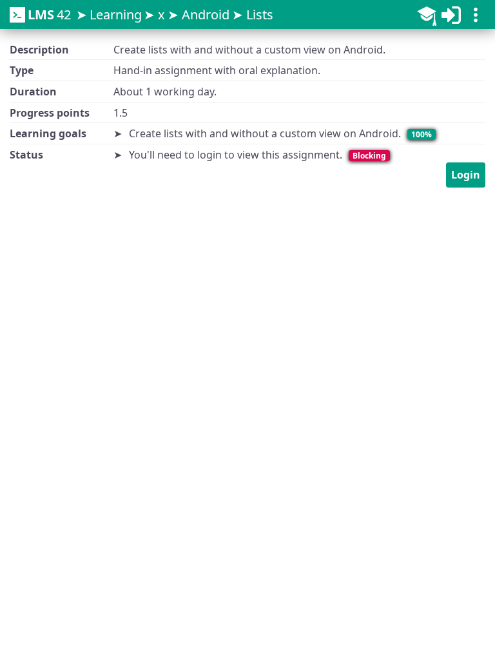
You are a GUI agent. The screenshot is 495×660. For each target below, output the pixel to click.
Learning (116, 14)
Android (205, 14)
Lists (259, 14)
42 (49, 14)
